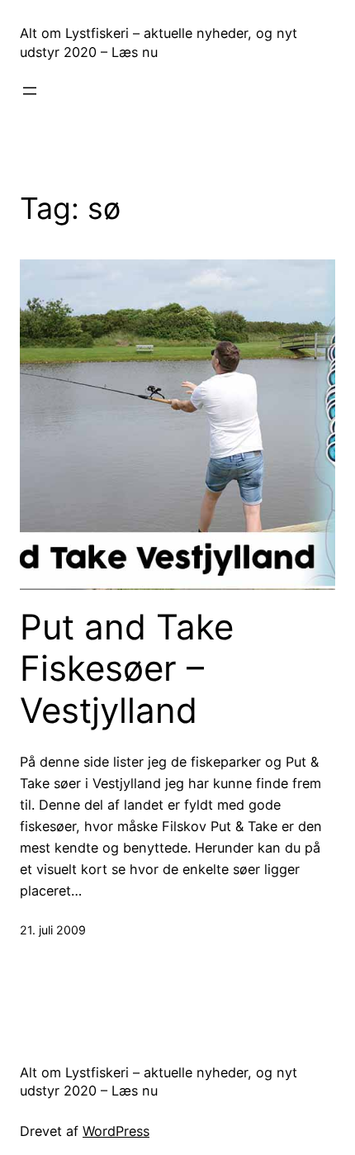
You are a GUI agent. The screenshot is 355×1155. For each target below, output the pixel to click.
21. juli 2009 (53, 930)
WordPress (116, 1131)
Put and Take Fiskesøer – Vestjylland (127, 668)
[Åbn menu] (30, 91)
